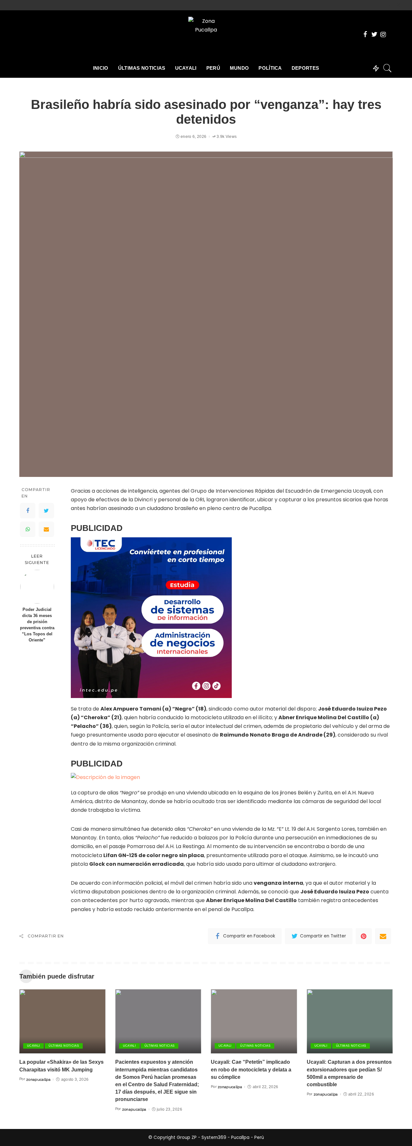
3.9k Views (227, 137)
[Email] (46, 529)
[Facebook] (384, 5)
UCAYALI (33, 1045)
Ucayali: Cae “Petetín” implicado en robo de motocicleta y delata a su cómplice (251, 1069)
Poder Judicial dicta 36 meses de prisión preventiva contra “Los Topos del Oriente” (37, 624)
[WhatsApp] (27, 529)
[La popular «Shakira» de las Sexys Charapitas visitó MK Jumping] (62, 1021)
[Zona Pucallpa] (206, 34)
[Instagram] (398, 5)
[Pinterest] (364, 936)
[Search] (387, 68)
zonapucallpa (38, 1079)
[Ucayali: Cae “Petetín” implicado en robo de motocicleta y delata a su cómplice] (254, 1021)
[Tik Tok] (404, 5)
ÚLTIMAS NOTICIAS (64, 1045)
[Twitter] (391, 5)
